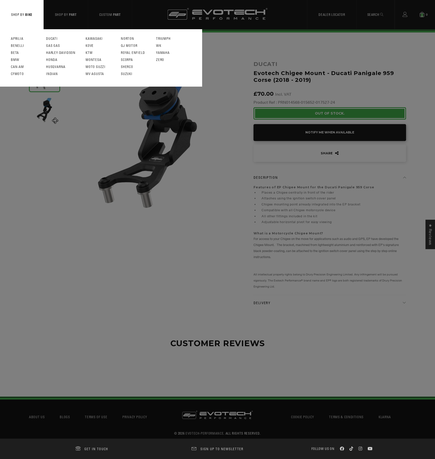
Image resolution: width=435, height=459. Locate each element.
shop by (21, 14)
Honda (51, 60)
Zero (160, 60)
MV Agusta (95, 74)
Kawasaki (94, 39)
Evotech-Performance (205, 433)
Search (373, 14)
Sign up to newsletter (221, 449)
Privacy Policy (134, 417)
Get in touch (96, 449)
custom (110, 14)
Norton (127, 39)
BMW (15, 60)
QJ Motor (129, 46)
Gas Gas (53, 46)
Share (327, 153)
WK (158, 46)
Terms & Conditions (346, 417)
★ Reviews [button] (430, 234)
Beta (15, 53)
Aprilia (17, 39)
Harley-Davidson (61, 53)
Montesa (93, 60)
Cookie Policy (302, 417)
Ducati (52, 39)
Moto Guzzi (95, 67)
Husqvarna (55, 67)
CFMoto (17, 74)
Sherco (127, 67)
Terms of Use (96, 417)
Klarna (385, 417)
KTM (89, 53)
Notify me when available (329, 132)
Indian (52, 74)
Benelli (17, 46)
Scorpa (127, 60)
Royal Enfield (133, 53)
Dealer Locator (331, 14)
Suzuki (126, 74)
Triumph (163, 39)
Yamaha (163, 53)
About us (37, 417)
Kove (90, 46)
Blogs (65, 417)
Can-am (17, 67)
